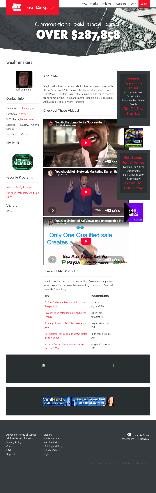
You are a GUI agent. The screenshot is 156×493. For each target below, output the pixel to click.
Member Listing (51, 442)
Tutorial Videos (51, 450)
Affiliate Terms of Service (19, 438)
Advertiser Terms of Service (21, 434)
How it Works (90, 3)
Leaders (47, 434)
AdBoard (121, 3)
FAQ (8, 450)
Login (144, 3)
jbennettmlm (27, 119)
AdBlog (107, 3)
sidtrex (22, 113)
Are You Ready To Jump (19, 187)
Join (133, 3)
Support (10, 454)
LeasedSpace (38, 7)
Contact (10, 446)
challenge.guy (26, 108)
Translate (145, 438)
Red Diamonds (51, 438)
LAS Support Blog (52, 446)
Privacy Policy (13, 442)
